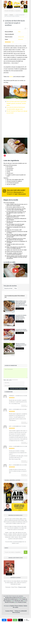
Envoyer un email (22, 587)
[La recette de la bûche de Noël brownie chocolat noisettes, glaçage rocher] (9, 320)
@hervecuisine (17, 192)
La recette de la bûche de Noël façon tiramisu (21, 330)
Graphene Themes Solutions (16, 605)
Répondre (23, 405)
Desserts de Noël (8, 288)
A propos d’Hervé (9, 610)
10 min (19, 36)
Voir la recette (20, 308)
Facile (19, 31)
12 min (22, 36)
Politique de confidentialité (21, 610)
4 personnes (20, 39)
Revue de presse (16, 612)
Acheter (9, 574)
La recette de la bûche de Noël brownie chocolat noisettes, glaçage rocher (21, 317)
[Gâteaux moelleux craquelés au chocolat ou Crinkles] (9, 348)
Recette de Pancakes (9, 602)
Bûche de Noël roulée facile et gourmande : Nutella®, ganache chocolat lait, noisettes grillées (17, 103)
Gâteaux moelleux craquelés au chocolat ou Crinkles (21, 345)
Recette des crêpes (19, 600)
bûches (11, 76)
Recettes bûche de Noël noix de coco (13, 597)
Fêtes (15, 288)
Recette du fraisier (22, 602)
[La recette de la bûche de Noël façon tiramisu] (9, 334)
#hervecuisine (22, 194)
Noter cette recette (8, 380)
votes (12, 41)
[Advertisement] (15, 125)
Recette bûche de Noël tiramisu (11, 599)
